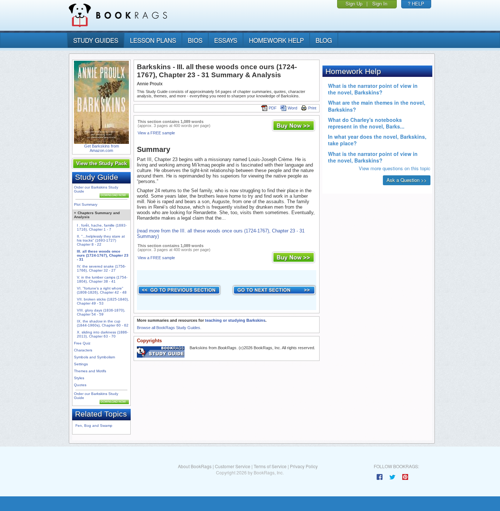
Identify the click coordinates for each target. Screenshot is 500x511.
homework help (276, 40)
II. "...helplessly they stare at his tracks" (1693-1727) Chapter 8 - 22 (101, 240)
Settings (81, 364)
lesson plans (153, 40)
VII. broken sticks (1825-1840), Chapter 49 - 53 (103, 301)
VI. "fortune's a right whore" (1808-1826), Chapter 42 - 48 (102, 290)
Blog (324, 40)
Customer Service (232, 466)
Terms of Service (270, 466)
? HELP (416, 3)
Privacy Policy (304, 466)
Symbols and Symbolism (94, 357)
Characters (83, 350)
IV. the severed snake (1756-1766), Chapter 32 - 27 (101, 268)
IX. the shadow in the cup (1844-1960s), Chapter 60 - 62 (102, 323)
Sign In (379, 3)
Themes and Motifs (90, 371)
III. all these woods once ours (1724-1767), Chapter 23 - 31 (102, 255)
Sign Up (354, 3)
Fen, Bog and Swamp (93, 426)
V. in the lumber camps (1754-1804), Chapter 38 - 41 (102, 279)
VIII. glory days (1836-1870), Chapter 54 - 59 (101, 312)
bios (195, 40)
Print (312, 108)
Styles (79, 378)
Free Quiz (82, 343)
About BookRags (195, 466)
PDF (273, 108)
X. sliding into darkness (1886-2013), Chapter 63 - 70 (102, 334)
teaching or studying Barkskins (235, 320)
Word (292, 108)
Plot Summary (85, 204)
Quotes (80, 385)
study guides (95, 40)
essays (225, 40)
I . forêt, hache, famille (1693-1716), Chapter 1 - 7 (102, 227)
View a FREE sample (156, 133)
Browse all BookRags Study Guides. (169, 327)
